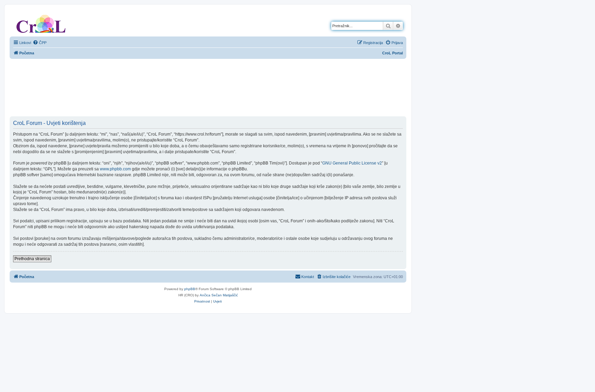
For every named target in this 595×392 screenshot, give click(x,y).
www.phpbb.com (115, 169)
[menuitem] (39, 43)
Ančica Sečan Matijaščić (219, 295)
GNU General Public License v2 (352, 163)
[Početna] (41, 22)
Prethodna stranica (32, 258)
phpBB (189, 289)
